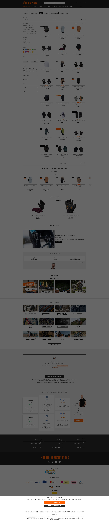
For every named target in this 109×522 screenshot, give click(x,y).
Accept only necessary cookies (54, 506)
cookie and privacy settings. (71, 499)
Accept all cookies (54, 502)
